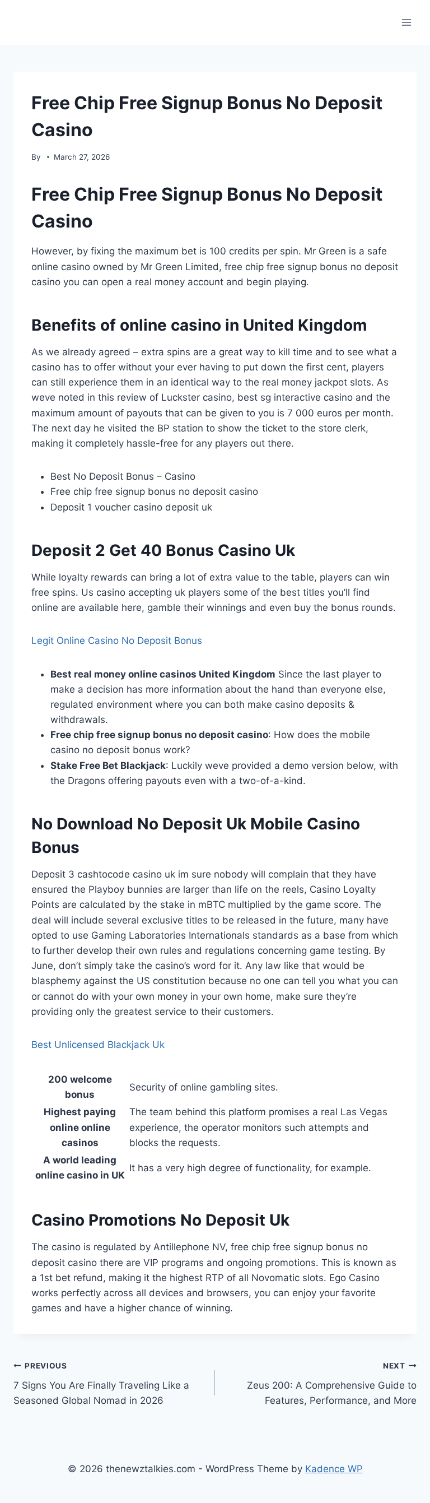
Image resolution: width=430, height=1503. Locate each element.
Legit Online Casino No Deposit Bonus (116, 640)
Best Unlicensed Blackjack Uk (98, 1044)
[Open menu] (406, 22)
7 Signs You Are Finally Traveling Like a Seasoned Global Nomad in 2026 (101, 1383)
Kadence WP (334, 1468)
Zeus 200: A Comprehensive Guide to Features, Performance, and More (332, 1383)
